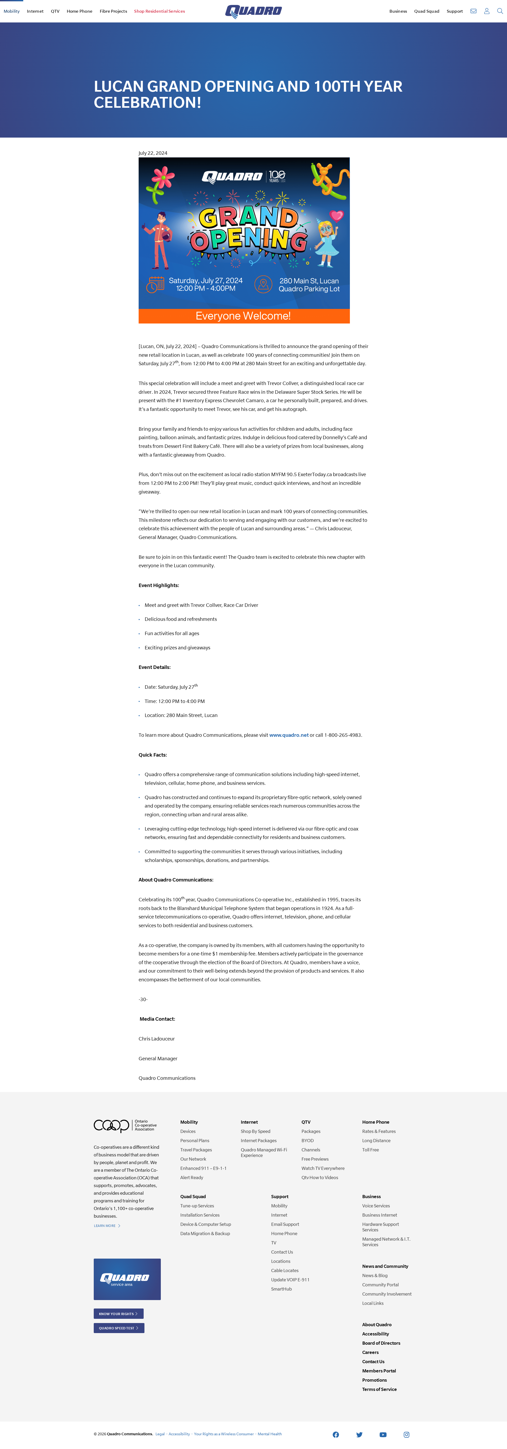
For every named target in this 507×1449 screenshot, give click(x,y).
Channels (311, 1149)
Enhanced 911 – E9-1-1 (203, 1168)
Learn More (105, 1226)
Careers (370, 1352)
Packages (311, 1131)
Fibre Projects (113, 11)
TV (273, 1242)
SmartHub (281, 1288)
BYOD (308, 1140)
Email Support (285, 1224)
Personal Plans (194, 1140)
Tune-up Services (197, 1205)
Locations (280, 1261)
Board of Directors (381, 1342)
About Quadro (377, 1324)
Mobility (279, 1205)
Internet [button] (35, 11)
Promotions (374, 1379)
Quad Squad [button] (426, 11)
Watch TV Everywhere (323, 1168)
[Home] (253, 11)
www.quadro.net (289, 735)
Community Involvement (387, 1293)
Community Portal (380, 1284)
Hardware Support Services (380, 1227)
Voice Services (376, 1205)
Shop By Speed (255, 1131)
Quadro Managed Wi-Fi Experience (264, 1152)
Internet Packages (259, 1140)
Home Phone (284, 1233)
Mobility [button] (12, 11)
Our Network (193, 1158)
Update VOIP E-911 (290, 1279)
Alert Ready (191, 1177)
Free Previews (315, 1158)
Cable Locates (285, 1270)
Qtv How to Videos (320, 1177)
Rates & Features (379, 1131)
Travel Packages (196, 1149)
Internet (279, 1214)
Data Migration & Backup (205, 1233)
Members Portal (379, 1370)
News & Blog (375, 1275)
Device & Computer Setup (205, 1224)
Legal (160, 1434)
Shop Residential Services (159, 11)
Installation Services (200, 1214)
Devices (188, 1131)
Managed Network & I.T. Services (386, 1241)
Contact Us (282, 1251)
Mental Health (270, 1434)
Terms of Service (379, 1389)
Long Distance (376, 1140)
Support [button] (455, 11)
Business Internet (379, 1214)
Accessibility (375, 1333)
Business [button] (398, 11)
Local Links (373, 1303)
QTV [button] (55, 11)
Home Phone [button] (79, 11)
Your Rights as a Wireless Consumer (224, 1434)
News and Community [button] (385, 1266)
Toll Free (370, 1149)
